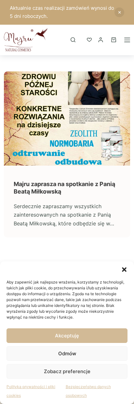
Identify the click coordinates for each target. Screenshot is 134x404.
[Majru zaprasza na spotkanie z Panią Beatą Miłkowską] (67, 118)
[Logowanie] (100, 39)
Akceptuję (67, 336)
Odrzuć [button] (119, 12)
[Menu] (127, 40)
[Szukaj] (73, 39)
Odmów (67, 353)
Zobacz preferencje (67, 371)
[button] (124, 269)
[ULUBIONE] (89, 39)
